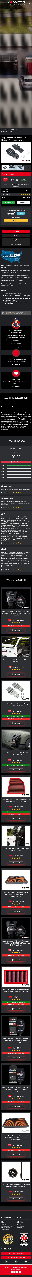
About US (19, 1221)
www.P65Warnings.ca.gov (20, 313)
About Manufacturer (16, 244)
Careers (19, 1227)
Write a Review (16, 462)
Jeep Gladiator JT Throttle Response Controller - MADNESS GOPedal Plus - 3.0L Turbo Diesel (16, 943)
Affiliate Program (5, 1227)
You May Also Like (16, 240)
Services (3, 1224)
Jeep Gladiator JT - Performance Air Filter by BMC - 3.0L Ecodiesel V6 (16, 990)
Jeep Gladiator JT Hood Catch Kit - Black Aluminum (16, 754)
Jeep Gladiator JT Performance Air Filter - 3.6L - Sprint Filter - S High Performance (16, 1138)
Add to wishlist (23, 202)
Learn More (20, 213)
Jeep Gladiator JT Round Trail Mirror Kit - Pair (16, 661)
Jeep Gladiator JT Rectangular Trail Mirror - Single (16, 849)
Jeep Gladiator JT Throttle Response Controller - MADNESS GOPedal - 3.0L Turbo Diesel (16, 1040)
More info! (27, 190)
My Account (20, 1226)
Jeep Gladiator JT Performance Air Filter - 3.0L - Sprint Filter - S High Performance (16, 894)
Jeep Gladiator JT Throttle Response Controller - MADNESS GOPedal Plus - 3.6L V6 (16, 613)
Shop (2, 1222)
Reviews (16, 236)
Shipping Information (6, 1226)
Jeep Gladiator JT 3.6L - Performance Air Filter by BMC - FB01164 (16, 800)
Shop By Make (5, 1229)
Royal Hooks (26, 197)
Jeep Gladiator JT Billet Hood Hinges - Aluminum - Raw (16, 705)
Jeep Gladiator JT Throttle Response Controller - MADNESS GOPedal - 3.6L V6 (16, 1089)
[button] (28, 152)
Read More (15, 365)
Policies (19, 1224)
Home (3, 1221)
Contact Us (20, 1222)
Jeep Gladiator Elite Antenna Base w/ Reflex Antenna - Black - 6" (16, 1185)
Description (16, 231)
